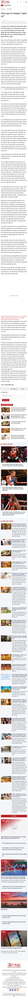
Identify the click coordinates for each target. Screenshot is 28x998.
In (23, 388)
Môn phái (5, 821)
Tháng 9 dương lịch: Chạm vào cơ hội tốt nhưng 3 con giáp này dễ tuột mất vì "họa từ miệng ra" (19, 701)
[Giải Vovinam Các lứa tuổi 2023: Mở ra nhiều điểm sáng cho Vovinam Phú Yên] (14, 827)
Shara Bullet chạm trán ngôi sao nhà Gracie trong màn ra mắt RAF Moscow (13, 465)
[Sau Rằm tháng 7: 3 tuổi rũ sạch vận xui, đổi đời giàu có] (6, 657)
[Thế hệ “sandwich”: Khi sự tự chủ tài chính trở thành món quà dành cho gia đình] (6, 796)
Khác (4, 932)
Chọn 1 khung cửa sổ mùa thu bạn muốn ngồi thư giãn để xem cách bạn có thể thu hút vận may (19, 525)
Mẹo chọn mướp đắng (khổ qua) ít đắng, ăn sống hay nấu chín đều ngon (19, 609)
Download (16, 319)
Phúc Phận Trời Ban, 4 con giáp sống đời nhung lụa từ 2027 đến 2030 (19, 637)
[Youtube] (13, 990)
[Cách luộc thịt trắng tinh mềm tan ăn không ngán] (6, 553)
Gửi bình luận (5, 400)
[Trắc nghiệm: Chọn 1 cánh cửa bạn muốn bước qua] (6, 749)
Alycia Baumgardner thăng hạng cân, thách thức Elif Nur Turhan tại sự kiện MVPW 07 (12, 489)
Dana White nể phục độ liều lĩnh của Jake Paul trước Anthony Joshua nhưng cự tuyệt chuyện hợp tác (13, 513)
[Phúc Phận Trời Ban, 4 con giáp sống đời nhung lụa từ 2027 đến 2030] (6, 638)
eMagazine (6, 893)
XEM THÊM (14, 816)
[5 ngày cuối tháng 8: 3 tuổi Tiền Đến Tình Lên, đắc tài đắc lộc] (6, 667)
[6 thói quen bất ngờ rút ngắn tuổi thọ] (14, 938)
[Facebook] (10, 990)
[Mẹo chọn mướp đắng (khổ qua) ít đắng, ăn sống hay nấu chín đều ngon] (6, 610)
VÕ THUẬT (4, 461)
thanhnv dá (4, 909)
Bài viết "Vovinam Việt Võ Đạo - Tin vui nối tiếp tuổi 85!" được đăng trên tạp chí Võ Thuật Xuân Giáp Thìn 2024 (14, 318)
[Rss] (17, 990)
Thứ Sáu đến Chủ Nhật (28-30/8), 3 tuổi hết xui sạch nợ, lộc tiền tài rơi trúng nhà (19, 688)
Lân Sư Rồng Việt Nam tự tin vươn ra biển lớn (14, 843)
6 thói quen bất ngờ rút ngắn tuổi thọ (11, 948)
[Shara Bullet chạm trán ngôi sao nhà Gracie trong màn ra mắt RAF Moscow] (14, 454)
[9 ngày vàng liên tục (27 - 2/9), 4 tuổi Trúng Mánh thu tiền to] (6, 564)
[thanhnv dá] (14, 900)
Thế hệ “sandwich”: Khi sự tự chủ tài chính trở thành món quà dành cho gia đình (19, 795)
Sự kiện (4, 861)
